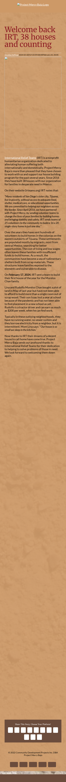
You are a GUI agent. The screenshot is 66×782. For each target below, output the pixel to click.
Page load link (8, 772)
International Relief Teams (20, 157)
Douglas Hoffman (12, 55)
